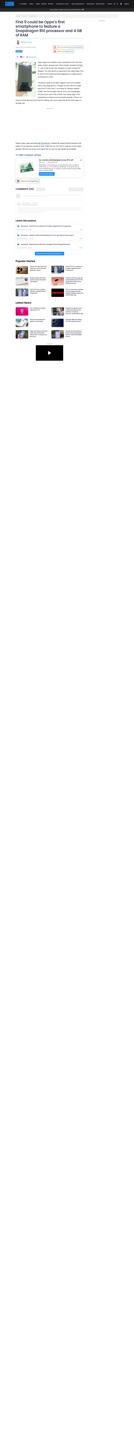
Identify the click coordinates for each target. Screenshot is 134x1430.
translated (29, 155)
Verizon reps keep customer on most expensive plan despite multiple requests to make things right (74, 292)
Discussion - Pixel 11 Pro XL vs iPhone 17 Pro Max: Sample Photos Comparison (46, 226)
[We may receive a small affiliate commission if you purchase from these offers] (81, 160)
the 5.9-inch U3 (44, 143)
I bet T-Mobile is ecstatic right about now (37, 309)
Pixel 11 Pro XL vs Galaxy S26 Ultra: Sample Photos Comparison (38, 291)
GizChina (37, 155)
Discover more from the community (48, 253)
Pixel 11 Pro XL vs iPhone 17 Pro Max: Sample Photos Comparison (74, 268)
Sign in (127, 4)
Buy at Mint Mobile (46, 174)
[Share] (17, 57)
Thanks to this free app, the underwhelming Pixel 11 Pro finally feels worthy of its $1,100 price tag (74, 280)
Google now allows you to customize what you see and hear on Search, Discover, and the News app (74, 310)
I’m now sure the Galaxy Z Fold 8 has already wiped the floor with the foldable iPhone (74, 333)
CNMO (21, 155)
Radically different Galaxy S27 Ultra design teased (74, 320)
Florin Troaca (27, 42)
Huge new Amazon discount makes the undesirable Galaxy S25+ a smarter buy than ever (38, 333)
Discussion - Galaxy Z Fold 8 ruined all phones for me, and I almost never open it (47, 235)
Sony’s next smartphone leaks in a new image (37, 320)
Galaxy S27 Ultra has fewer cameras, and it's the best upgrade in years (38, 268)
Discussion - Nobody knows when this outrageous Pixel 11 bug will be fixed (45, 244)
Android (19, 51)
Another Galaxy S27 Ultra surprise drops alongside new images (38, 279)
